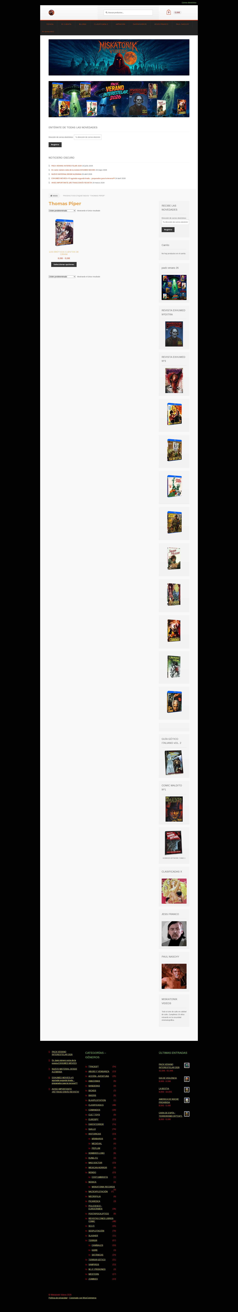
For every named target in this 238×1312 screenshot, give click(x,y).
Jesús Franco (161, 24)
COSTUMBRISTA (100, 1177)
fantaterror (140, 24)
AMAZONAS (94, 1081)
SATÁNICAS (97, 1255)
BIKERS (92, 1095)
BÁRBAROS (97, 1139)
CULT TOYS (94, 1115)
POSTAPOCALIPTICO (99, 1214)
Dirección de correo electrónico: (61, 137)
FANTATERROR (96, 1124)
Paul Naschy (182, 24)
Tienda (49, 24)
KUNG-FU (93, 1158)
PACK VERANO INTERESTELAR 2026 (66, 166)
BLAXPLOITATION (97, 1100)
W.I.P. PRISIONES (97, 1269)
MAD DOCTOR (95, 1163)
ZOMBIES (93, 1279)
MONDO (92, 1172)
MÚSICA (92, 1182)
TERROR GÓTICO (97, 1260)
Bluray (82, 24)
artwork (120, 24)
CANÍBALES (97, 1245)
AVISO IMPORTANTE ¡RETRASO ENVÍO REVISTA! (71, 183)
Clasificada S (101, 24)
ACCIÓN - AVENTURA (99, 1076)
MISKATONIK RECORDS (103, 1187)
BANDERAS (94, 1086)
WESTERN (94, 1274)
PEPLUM (96, 1148)
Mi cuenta (66, 24)
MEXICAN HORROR (98, 1168)
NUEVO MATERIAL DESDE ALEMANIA (66, 174)
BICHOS (92, 1091)
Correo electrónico (189, 3)
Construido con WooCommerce (82, 1298)
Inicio (55, 196)
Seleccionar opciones (64, 264)
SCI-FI (91, 1226)
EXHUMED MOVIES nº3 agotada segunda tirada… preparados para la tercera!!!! (83, 178)
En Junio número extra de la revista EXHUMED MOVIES (73, 170)
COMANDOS (94, 1110)
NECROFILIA (95, 1196)
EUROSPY (93, 1119)
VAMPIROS (94, 1265)
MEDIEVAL (97, 1144)
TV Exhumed (48, 32)
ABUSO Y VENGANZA (99, 1071)
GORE (95, 1250)
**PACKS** (94, 1067)
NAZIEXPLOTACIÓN (98, 1192)
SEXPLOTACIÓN (96, 1231)
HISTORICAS (95, 1134)
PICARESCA (94, 1201)
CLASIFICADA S (96, 1105)
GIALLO (92, 1129)
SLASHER (93, 1236)
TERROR (93, 1240)
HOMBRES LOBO (96, 1153)
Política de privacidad (58, 1298)
